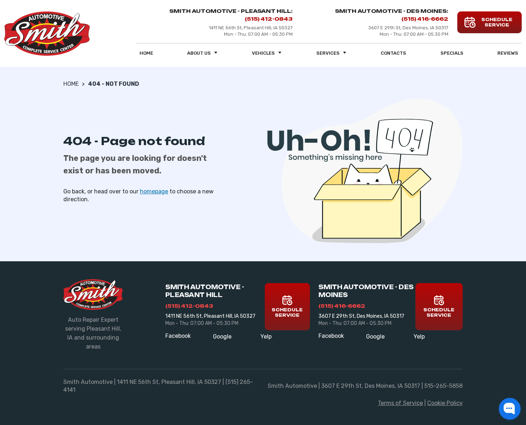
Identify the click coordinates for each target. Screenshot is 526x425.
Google (222, 336)
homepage (154, 191)
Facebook (178, 335)
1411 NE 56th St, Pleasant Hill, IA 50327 (210, 316)
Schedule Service (287, 312)
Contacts (393, 53)
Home (146, 53)
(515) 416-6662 (424, 19)
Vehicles (263, 53)
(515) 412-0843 (269, 19)
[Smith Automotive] (47, 33)
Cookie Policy (445, 403)
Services (328, 53)
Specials (451, 53)
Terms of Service (400, 403)
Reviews (507, 53)
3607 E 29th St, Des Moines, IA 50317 (361, 316)
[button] (510, 409)
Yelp (266, 336)
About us (199, 53)
